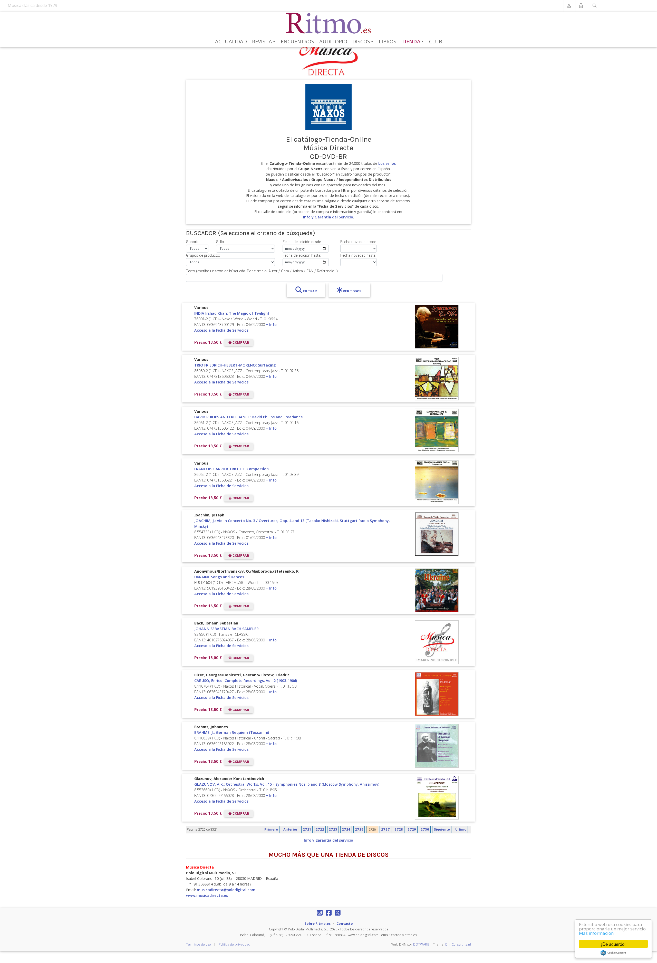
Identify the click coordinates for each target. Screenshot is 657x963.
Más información (596, 933)
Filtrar (309, 291)
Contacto (344, 923)
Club (435, 41)
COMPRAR (240, 342)
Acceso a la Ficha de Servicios (221, 330)
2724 (346, 829)
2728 (398, 829)
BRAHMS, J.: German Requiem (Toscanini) (231, 732)
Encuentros (297, 41)
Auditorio (333, 41)
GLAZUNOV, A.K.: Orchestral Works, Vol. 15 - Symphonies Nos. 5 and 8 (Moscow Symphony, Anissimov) (286, 784)
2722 (320, 829)
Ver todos (352, 291)
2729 (412, 829)
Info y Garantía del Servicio (328, 217)
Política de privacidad (234, 944)
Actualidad (231, 41)
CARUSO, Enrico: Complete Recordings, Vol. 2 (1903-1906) (245, 680)
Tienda (413, 42)
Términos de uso (198, 944)
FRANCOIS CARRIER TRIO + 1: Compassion (231, 468)
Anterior (290, 829)
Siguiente (442, 829)
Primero (271, 829)
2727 (385, 829)
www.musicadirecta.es (207, 895)
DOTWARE (421, 944)
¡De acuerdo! (613, 944)
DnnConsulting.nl (458, 944)
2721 (307, 829)
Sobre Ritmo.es (317, 923)
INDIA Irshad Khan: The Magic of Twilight (231, 313)
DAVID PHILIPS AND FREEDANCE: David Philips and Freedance (248, 417)
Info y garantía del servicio (328, 840)
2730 (425, 829)
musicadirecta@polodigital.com (226, 889)
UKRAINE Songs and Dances (219, 576)
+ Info (271, 324)
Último (460, 829)
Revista (264, 42)
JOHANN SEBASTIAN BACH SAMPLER (226, 628)
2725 (359, 829)
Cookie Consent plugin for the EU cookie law (613, 953)
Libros (387, 41)
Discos (363, 42)
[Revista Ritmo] (328, 23)
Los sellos (387, 163)
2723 (333, 829)
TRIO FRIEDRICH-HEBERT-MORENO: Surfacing (235, 365)
